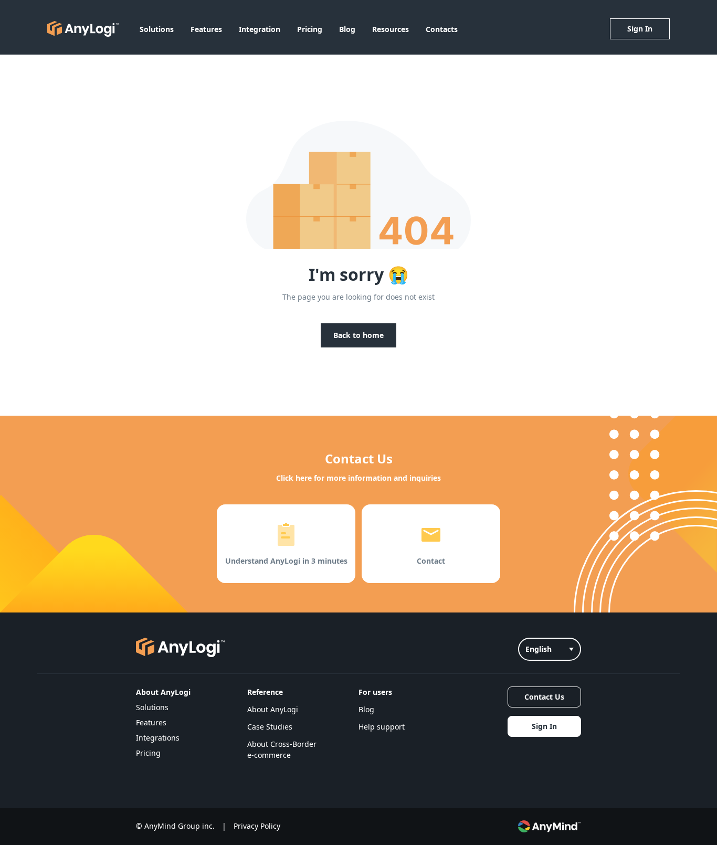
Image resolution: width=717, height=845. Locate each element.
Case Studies (269, 727)
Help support (381, 727)
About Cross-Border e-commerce (282, 749)
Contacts (442, 29)
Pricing (309, 29)
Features (206, 29)
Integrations (158, 738)
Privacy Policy (257, 826)
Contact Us (544, 697)
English (538, 649)
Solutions (157, 29)
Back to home (358, 335)
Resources (390, 29)
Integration (259, 29)
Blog (347, 29)
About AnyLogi (272, 709)
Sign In (639, 29)
